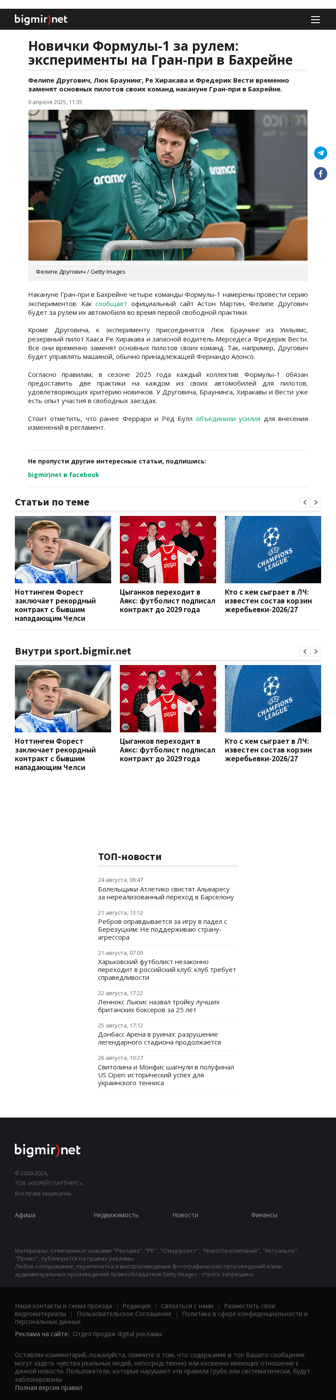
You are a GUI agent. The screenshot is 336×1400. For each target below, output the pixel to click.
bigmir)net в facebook (63, 474)
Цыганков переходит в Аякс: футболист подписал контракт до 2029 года (167, 600)
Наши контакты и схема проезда (63, 1306)
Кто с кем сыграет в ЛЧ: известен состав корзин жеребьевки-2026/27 (268, 600)
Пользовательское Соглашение (124, 1313)
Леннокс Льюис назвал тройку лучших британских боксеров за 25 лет (159, 1005)
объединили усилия (228, 418)
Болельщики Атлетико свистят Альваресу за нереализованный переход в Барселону (166, 893)
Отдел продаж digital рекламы (117, 1334)
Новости (185, 1215)
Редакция (136, 1306)
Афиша (25, 1215)
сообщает (111, 303)
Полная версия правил (48, 1387)
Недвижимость (116, 1215)
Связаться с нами (187, 1306)
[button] (305, 502)
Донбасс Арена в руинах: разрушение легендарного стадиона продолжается (159, 1038)
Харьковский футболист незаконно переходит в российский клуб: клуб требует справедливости (167, 969)
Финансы (264, 1215)
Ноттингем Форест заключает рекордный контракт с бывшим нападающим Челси (55, 605)
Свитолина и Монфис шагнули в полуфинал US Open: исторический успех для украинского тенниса (166, 1074)
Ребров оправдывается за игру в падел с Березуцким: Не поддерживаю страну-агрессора (162, 929)
